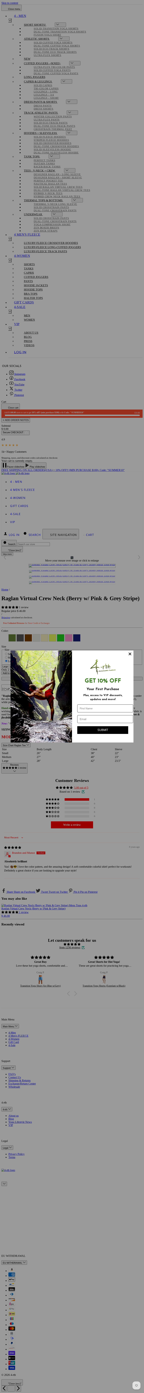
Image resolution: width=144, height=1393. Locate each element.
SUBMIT (102, 729)
